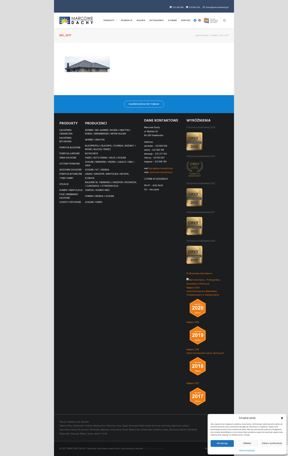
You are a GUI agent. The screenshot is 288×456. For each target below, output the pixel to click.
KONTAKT (186, 20)
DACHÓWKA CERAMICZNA (66, 132)
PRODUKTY (109, 20)
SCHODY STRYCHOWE (70, 202)
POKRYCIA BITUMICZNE (70, 174)
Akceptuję (222, 443)
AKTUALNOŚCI (156, 20)
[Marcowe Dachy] (76, 20)
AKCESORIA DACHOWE (70, 170)
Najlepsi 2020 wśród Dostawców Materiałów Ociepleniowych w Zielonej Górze (202, 291)
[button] (282, 418)
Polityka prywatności (154, 448)
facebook (195, 20)
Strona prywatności (247, 450)
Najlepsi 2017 (192, 383)
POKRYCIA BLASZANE (69, 147)
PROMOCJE (126, 20)
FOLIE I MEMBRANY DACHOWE (68, 196)
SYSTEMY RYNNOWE (69, 164)
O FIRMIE (172, 20)
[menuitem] (110, 20)
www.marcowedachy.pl (161, 172)
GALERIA (140, 20)
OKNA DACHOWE (67, 158)
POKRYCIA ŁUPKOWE (69, 153)
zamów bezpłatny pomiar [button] (144, 104)
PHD (211, 20)
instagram (199, 20)
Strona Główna (202, 35)
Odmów (247, 443)
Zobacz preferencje (272, 443)
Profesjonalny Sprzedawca (199, 273)
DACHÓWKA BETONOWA (65, 139)
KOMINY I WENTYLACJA (71, 190)
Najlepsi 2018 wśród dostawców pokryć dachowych (205, 351)
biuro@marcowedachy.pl (217, 7)
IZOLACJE (64, 184)
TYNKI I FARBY (66, 178)
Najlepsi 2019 (192, 322)
